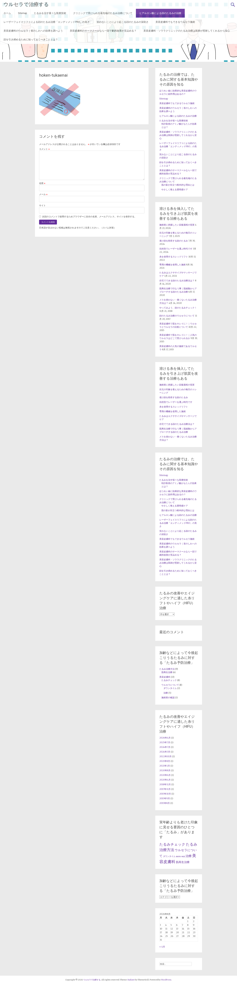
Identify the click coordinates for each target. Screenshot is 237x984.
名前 (42, 183)
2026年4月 (165, 737)
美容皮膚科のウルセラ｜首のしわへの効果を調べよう (33, 30)
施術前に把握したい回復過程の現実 (176, 224)
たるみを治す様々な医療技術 (50, 13)
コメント (44, 149)
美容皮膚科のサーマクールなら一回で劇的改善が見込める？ (103, 30)
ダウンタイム (170, 688)
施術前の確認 (168, 697)
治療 (165, 692)
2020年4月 (165, 779)
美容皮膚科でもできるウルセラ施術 (175, 21)
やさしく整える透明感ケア (174, 189)
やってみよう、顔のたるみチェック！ (178, 307)
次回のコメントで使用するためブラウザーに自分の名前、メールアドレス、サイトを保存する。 (89, 216)
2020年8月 (164, 770)
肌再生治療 (166, 672)
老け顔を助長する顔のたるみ (173, 240)
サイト (42, 205)
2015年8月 (164, 803)
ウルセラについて (170, 684)
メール (43, 194)
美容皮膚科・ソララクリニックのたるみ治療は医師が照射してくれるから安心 (186, 30)
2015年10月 (165, 793)
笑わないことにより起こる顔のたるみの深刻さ (123, 21)
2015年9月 (164, 798)
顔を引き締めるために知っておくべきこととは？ (31, 39)
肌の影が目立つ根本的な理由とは (177, 184)
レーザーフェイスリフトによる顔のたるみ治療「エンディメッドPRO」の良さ (47, 21)
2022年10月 (165, 756)
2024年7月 (164, 747)
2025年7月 (164, 742)
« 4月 (162, 946)
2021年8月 (164, 761)
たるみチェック (169, 680)
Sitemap (22, 13)
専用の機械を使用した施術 (172, 264)
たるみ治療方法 (167, 669)
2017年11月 (165, 789)
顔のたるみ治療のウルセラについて (176, 315)
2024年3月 (164, 751)
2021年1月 (164, 765)
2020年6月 (165, 775)
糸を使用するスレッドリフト (173, 256)
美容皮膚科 (164, 676)
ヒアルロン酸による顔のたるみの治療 (160, 13)
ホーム (7, 13)
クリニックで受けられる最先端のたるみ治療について (102, 13)
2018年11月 (165, 784)
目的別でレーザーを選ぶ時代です (175, 248)
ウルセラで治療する (26, 4)
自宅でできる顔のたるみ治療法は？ (176, 280)
